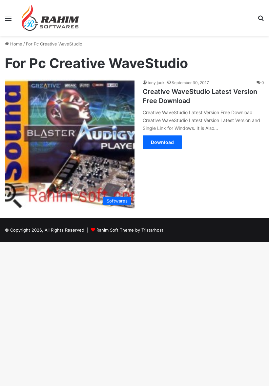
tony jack (156, 82)
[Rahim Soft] (50, 18)
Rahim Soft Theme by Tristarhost (129, 230)
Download (162, 142)
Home (15, 43)
